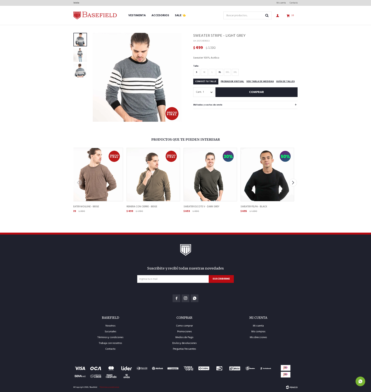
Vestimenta (137, 15)
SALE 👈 (180, 15)
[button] (293, 182)
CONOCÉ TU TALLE (205, 81)
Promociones (184, 332)
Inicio (76, 3)
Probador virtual (232, 81)
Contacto (294, 3)
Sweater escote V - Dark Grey (201, 206)
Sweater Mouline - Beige (84, 206)
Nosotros (110, 326)
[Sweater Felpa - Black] (267, 174)
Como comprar (184, 326)
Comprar (256, 92)
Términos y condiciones (110, 337)
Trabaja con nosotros (110, 343)
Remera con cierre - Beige (142, 206)
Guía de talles (285, 81)
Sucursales (110, 332)
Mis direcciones (258, 337)
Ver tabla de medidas (260, 81)
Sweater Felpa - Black (254, 206)
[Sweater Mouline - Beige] (96, 174)
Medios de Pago (184, 337)
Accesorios (160, 15)
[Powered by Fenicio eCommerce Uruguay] (292, 387)
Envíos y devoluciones (184, 343)
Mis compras (258, 332)
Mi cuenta (281, 3)
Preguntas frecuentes (184, 349)
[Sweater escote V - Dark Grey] (210, 174)
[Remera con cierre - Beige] (153, 174)
